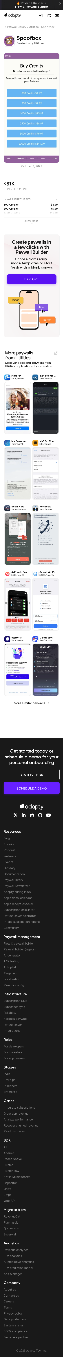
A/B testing (11, 961)
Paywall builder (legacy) (20, 949)
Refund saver (13, 1025)
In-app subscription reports (22, 922)
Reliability (10, 1013)
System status (13, 1325)
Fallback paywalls (15, 1019)
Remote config (14, 985)
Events (8, 862)
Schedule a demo (31, 788)
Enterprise (10, 1092)
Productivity (24, 43)
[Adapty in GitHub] (40, 815)
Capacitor (10, 1183)
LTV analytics (13, 1256)
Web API (10, 1201)
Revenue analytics (16, 1250)
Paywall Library (17, 27)
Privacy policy (13, 1313)
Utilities (34, 27)
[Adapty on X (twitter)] (16, 815)
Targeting (10, 973)
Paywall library (13, 880)
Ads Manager (13, 1274)
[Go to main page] (12, 15)
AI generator (12, 955)
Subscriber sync (14, 1007)
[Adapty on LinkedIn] (24, 815)
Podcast (9, 850)
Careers (9, 1301)
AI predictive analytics (19, 1262)
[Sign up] (41, 15)
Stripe (8, 1195)
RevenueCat (12, 1216)
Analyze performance (18, 1119)
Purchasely (11, 1222)
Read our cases (14, 1131)
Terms (8, 1307)
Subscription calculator (19, 910)
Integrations (12, 1030)
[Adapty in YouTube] (48, 815)
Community (11, 928)
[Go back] (5, 28)
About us (10, 1289)
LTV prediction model (18, 1268)
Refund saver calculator (20, 916)
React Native (13, 1159)
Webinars (10, 856)
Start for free (32, 774)
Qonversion (11, 1228)
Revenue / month (17, 189)
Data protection (15, 1319)
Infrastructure (15, 994)
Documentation (14, 874)
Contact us (11, 1295)
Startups (9, 1080)
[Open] (57, 15)
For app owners (14, 1058)
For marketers (13, 1052)
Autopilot (10, 967)
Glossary (9, 868)
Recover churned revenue (21, 1125)
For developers (14, 1046)
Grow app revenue (16, 1113)
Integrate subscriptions (19, 1107)
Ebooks (9, 844)
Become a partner (16, 1337)
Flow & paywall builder (19, 943)
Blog (7, 838)
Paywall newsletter (17, 886)
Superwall (10, 1234)
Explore (31, 279)
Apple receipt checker (18, 904)
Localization (12, 979)
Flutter (8, 1165)
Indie (7, 1074)
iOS (6, 1147)
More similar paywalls (29, 703)
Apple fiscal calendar (18, 898)
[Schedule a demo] (49, 15)
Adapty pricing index (18, 892)
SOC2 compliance (15, 1331)
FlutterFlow (11, 1171)
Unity (7, 1189)
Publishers (10, 1086)
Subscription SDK (15, 1001)
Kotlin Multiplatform (17, 1177)
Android (9, 1153)
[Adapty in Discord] (32, 815)
